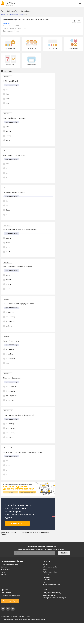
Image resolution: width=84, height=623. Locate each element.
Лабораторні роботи (50, 572)
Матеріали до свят (49, 595)
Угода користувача (7, 619)
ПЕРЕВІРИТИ (64, 553)
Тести (45, 569)
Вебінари (4, 567)
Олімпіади (46, 579)
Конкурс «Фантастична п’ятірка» (55, 598)
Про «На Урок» (6, 593)
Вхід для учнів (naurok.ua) (52, 593)
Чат (44, 582)
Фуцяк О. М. (7, 23)
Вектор (3, 574)
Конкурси (46, 577)
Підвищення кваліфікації (9, 564)
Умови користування (20, 619)
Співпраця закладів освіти (10, 595)
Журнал (45, 564)
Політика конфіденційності (36, 619)
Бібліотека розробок (50, 567)
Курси (3, 572)
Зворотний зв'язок (10, 601)
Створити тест (17, 523)
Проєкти (46, 574)
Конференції (5, 569)
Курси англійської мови (51, 584)
